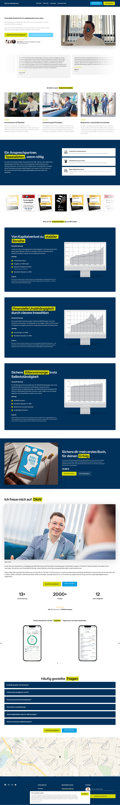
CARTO (118, 775)
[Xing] (12, 785)
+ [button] (1, 739)
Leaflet (104, 775)
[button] (60, 757)
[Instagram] (9, 785)
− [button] (1, 740)
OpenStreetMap (109, 775)
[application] (60, 756)
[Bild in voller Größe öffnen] (85, 259)
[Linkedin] (5, 785)
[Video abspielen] (88, 30)
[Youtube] (16, 785)
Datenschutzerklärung (36, 802)
